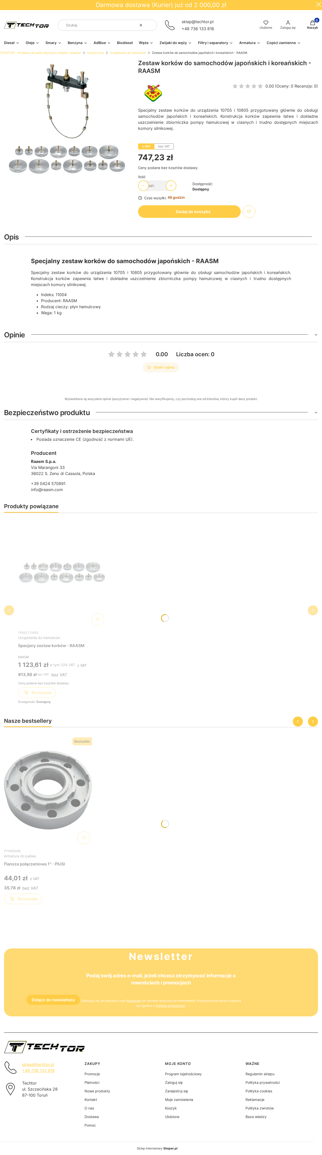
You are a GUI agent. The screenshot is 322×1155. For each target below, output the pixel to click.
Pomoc (90, 1125)
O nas (89, 1108)
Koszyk (171, 1108)
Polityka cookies (259, 1091)
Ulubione (172, 1116)
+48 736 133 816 (198, 28)
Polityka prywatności (263, 1082)
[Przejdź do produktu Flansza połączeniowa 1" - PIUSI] (48, 790)
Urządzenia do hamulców (128, 53)
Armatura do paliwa (20, 856)
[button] (151, 25)
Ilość (142, 177)
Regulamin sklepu (260, 1074)
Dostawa (92, 1116)
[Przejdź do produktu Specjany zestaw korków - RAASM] (62, 572)
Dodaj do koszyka (193, 211)
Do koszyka (42, 692)
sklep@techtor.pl (198, 21)
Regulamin (134, 1001)
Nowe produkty (97, 1091)
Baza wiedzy (256, 1116)
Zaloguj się (174, 1082)
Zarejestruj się (176, 1091)
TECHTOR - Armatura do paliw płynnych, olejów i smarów (40, 53)
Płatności (92, 1082)
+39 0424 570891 (48, 483)
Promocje (92, 1074)
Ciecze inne (95, 53)
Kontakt (91, 1099)
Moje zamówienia (179, 1099)
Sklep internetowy (157, 1148)
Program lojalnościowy (183, 1074)
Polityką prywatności (170, 1006)
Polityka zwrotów (260, 1108)
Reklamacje (255, 1099)
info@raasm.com (47, 489)
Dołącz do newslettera (53, 999)
